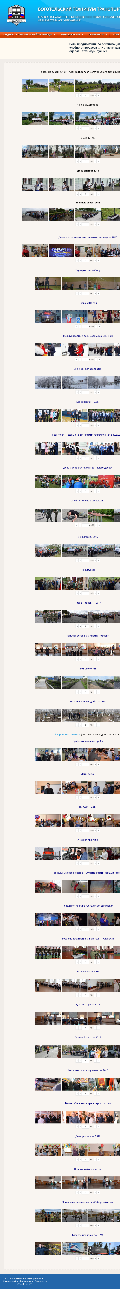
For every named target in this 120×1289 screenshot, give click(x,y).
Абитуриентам (96, 35)
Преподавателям (70, 35)
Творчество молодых (67, 734)
